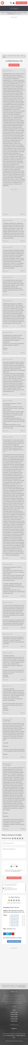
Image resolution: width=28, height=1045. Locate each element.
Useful (6, 214)
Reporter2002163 (9, 602)
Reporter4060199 (9, 300)
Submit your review (14, 878)
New (20, 986)
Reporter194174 (8, 763)
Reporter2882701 (9, 400)
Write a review (21, 3)
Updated (23, 986)
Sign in (14, 3)
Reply (23, 214)
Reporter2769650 (9, 437)
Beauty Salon (17, 55)
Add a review (14, 65)
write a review (17, 13)
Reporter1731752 (9, 686)
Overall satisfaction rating (14, 902)
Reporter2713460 (9, 564)
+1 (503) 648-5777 (14, 919)
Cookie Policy (14, 1016)
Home (14, 1010)
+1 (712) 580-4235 (14, 918)
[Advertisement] (14, 33)
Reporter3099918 (9, 359)
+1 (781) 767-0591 (14, 924)
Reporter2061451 (9, 652)
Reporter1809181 (9, 634)
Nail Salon (11, 55)
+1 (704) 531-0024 (14, 925)
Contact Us (14, 1028)
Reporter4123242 (9, 247)
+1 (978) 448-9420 (14, 922)
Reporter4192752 (9, 70)
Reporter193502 (8, 719)
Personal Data (14, 1019)
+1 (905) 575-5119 (14, 916)
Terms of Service (20, 1035)
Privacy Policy (14, 1014)
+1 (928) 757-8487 (14, 921)
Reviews (5, 55)
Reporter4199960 (9, 220)
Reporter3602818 (9, 332)
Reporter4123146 (9, 277)
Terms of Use (14, 1012)
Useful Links (14, 1021)
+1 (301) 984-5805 (14, 915)
